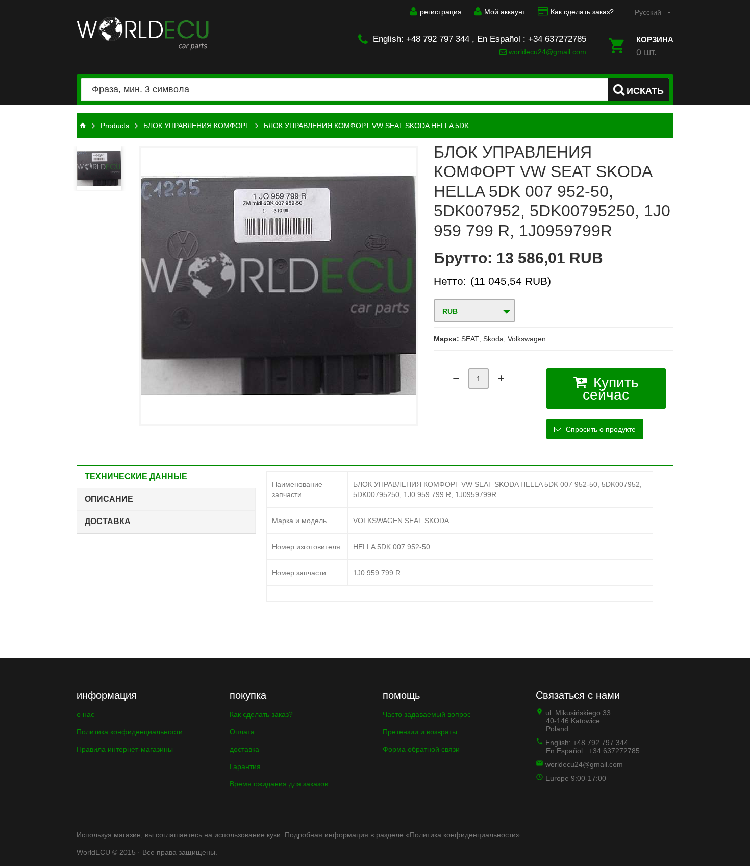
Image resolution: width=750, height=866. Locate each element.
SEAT (470, 339)
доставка (244, 749)
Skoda (493, 339)
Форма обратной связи (421, 749)
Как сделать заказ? (582, 12)
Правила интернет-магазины (125, 749)
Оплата (242, 732)
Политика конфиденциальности (130, 732)
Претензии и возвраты (420, 732)
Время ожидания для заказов (279, 784)
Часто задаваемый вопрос (427, 714)
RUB (450, 311)
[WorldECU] (143, 34)
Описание (109, 498)
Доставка (108, 521)
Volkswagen (527, 339)
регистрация (441, 12)
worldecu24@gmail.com (546, 51)
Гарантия (245, 766)
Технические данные (136, 476)
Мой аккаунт (505, 12)
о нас (85, 714)
